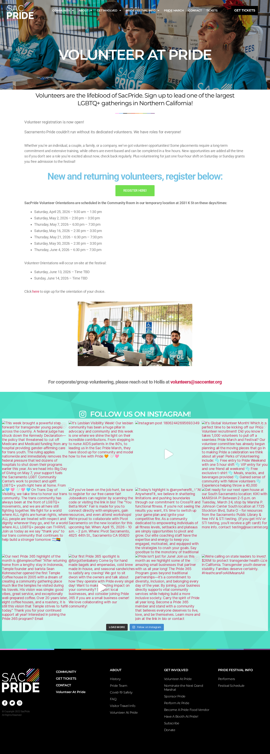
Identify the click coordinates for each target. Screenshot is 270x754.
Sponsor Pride (175, 696)
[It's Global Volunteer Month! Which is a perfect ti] (235, 454)
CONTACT (195, 10)
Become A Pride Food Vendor (186, 710)
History (115, 679)
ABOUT (83, 10)
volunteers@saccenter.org (196, 382)
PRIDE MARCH (174, 10)
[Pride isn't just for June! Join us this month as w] (168, 587)
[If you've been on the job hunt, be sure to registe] (102, 521)
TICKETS (211, 10)
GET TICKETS (66, 678)
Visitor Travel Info (122, 706)
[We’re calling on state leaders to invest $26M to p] (235, 587)
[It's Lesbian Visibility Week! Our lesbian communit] (102, 454)
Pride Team (118, 686)
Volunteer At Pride (70, 692)
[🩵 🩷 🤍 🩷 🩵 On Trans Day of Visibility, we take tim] (35, 521)
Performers (226, 679)
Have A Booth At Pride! (181, 716)
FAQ (113, 699)
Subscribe (171, 723)
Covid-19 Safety (121, 692)
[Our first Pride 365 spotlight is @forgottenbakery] (102, 587)
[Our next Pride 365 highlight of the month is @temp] (35, 587)
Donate (169, 730)
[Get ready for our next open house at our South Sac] (235, 521)
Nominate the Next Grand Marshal (183, 687)
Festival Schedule (231, 686)
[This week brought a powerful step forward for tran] (35, 454)
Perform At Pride (176, 703)
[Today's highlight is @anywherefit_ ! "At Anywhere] (168, 521)
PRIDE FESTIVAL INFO (141, 10)
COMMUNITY (61, 10)
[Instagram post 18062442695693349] (168, 454)
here (35, 291)
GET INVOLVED (107, 10)
